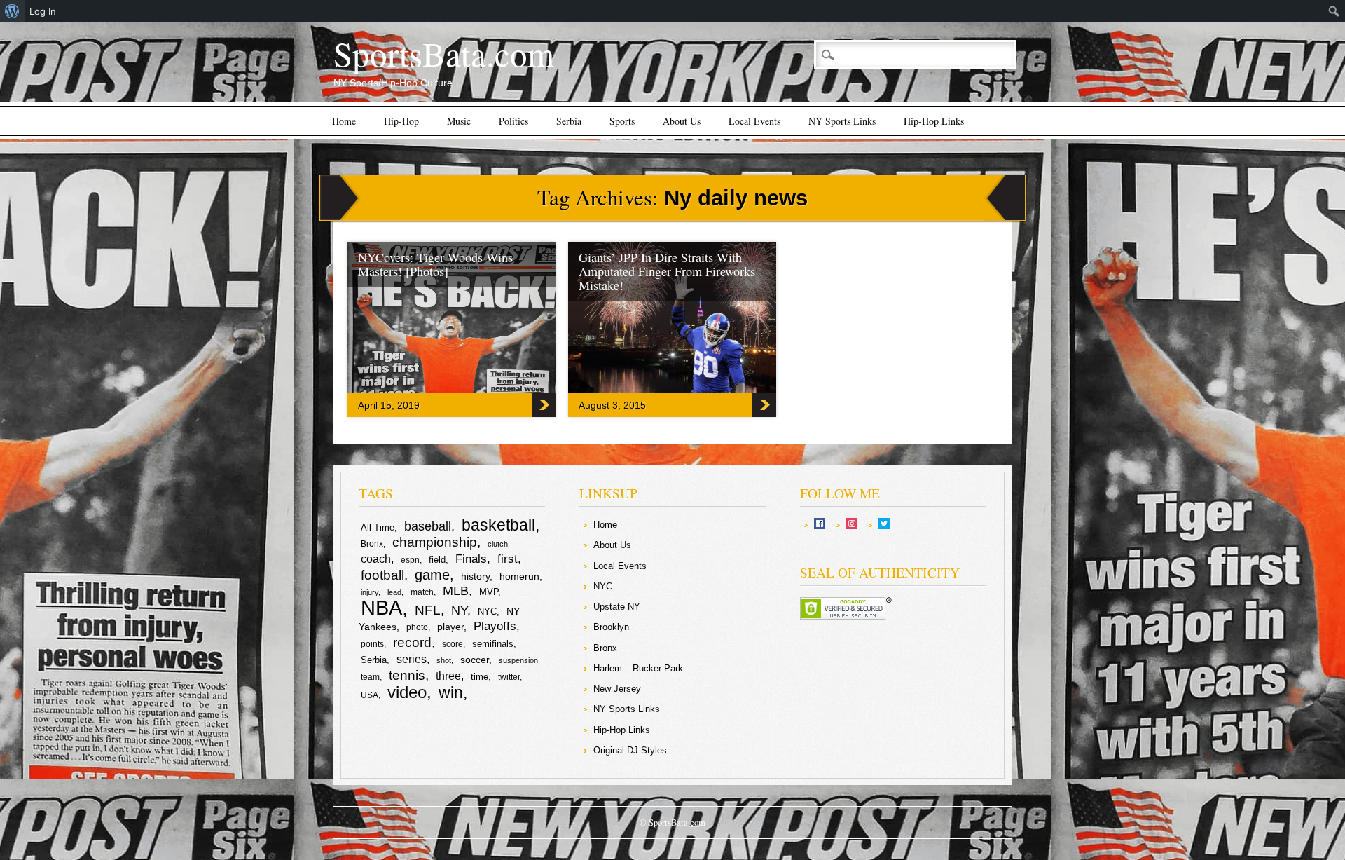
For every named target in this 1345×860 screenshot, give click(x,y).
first (507, 559)
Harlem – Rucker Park (638, 668)
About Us (682, 121)
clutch (498, 544)
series (411, 659)
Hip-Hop (401, 121)
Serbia (568, 121)
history (475, 576)
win (451, 692)
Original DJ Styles (630, 750)
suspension (518, 660)
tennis (407, 675)
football (382, 574)
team (370, 677)
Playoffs (495, 626)
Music (459, 121)
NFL (428, 609)
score (452, 644)
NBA (381, 607)
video (407, 692)
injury (369, 592)
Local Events (754, 121)
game (432, 574)
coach (376, 559)
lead (394, 592)
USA (369, 695)
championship (434, 542)
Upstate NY (616, 606)
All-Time (377, 527)
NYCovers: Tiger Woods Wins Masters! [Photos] (435, 264)
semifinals (492, 644)
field (437, 559)
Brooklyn (611, 627)
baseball (427, 526)
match (422, 592)
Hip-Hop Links (934, 121)
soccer (474, 659)
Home (344, 121)
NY (459, 610)
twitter (509, 677)
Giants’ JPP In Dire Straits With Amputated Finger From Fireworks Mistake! (667, 271)
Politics (513, 121)
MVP (488, 592)
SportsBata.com (443, 53)
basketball (498, 525)
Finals (471, 559)
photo (417, 627)
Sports (622, 121)
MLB (456, 591)
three (448, 676)
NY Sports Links (842, 121)
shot (443, 660)
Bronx (372, 544)
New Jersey (617, 688)
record (412, 642)
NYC (487, 611)
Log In (42, 11)
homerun (519, 576)
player (450, 626)
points (372, 644)
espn (410, 560)
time (479, 676)
